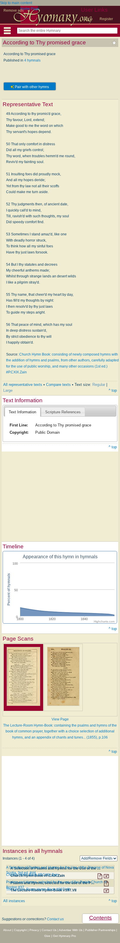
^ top (113, 390)
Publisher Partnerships (100, 930)
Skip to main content (16, 3)
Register (106, 19)
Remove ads (13, 10)
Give (47, 935)
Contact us (55, 919)
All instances (14, 901)
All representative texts (22, 384)
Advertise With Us (70, 930)
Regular (98, 384)
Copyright (20, 930)
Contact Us (49, 930)
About (7, 930)
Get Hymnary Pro (64, 935)
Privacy (34, 930)
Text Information (22, 412)
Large (8, 390)
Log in (88, 19)
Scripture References (63, 412)
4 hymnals (32, 60)
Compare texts (58, 384)
